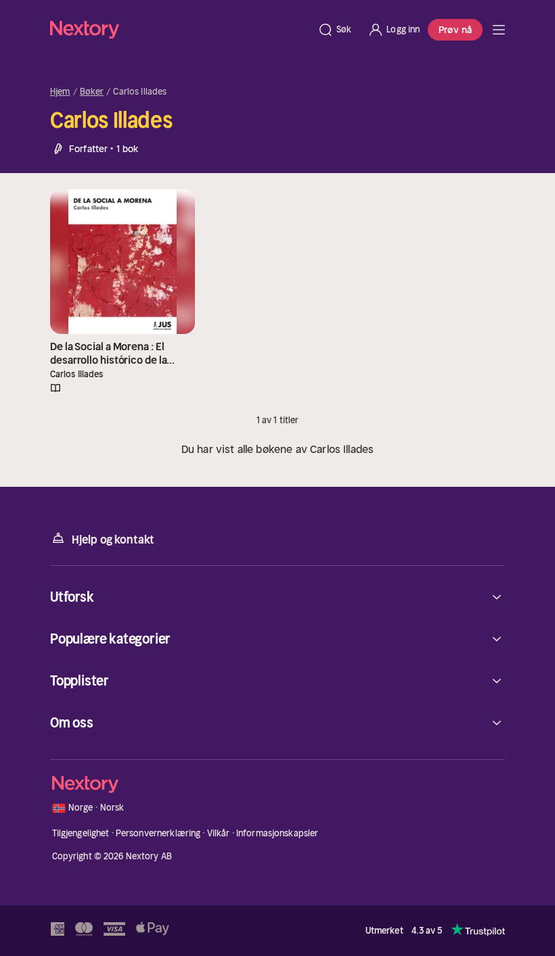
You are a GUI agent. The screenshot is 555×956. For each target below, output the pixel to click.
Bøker (92, 92)
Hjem (60, 92)
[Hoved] (499, 30)
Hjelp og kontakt (113, 539)
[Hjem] (179, 29)
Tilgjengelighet (81, 833)
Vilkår (218, 833)
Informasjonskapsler (277, 833)
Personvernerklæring (158, 833)
